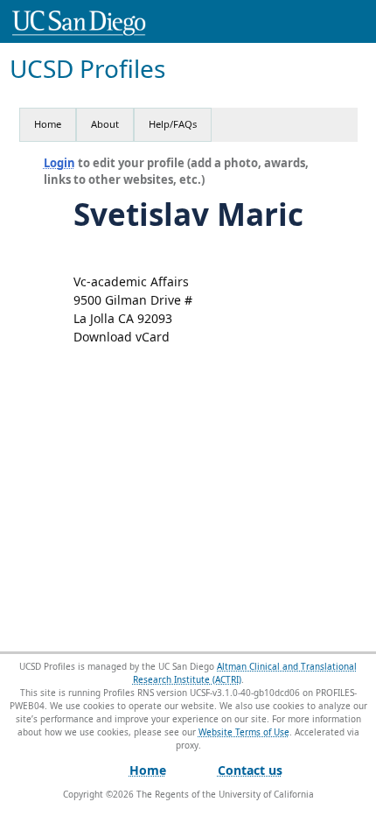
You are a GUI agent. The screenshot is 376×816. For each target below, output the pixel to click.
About (105, 123)
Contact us (250, 770)
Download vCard (121, 336)
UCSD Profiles (87, 68)
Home (47, 123)
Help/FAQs (173, 123)
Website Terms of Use (243, 732)
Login (59, 163)
